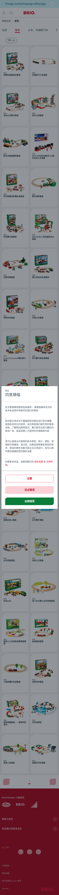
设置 (29, 478)
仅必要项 (30, 490)
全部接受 (30, 501)
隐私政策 (38, 462)
